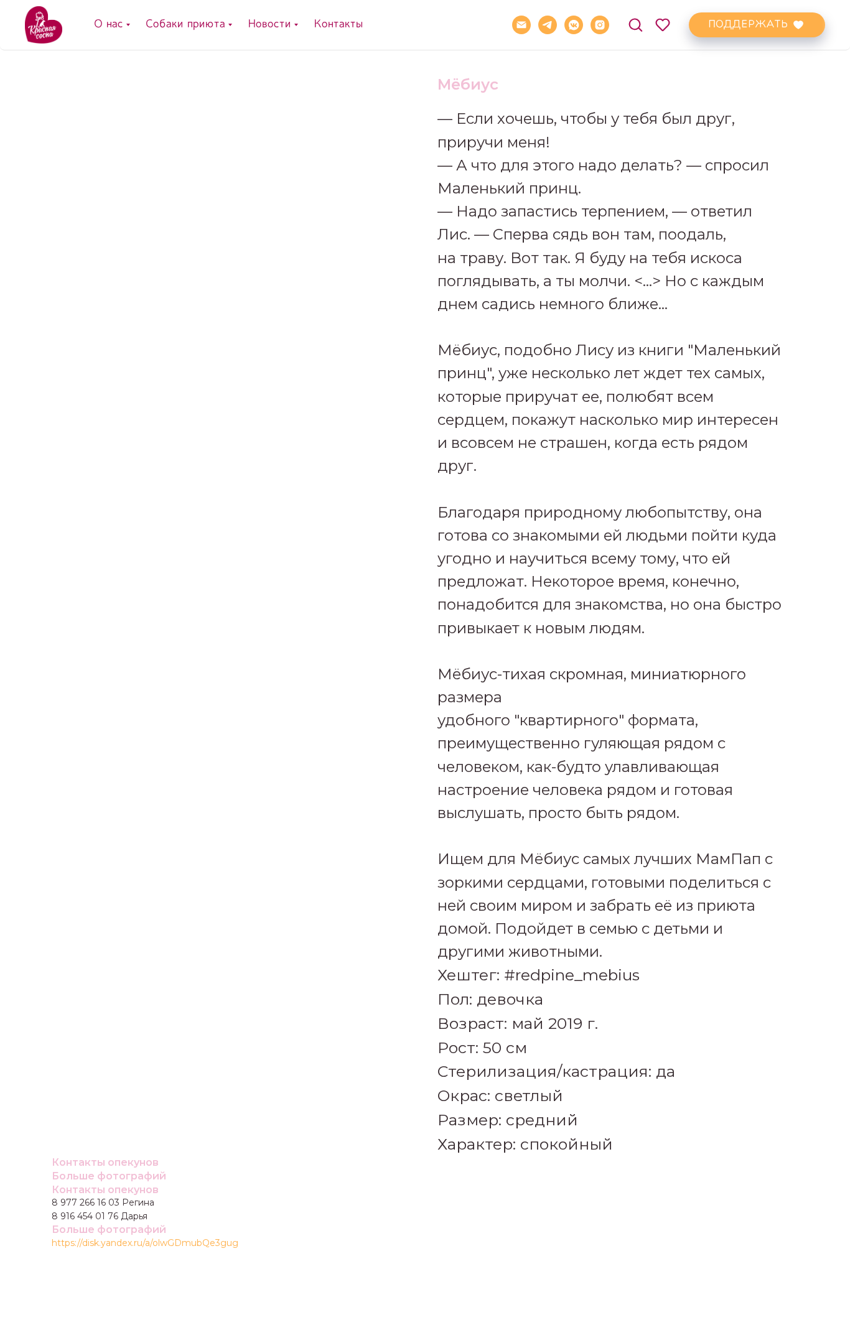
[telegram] (547, 25)
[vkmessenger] (573, 25)
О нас (108, 24)
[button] (635, 24)
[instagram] (600, 25)
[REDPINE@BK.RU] (521, 25)
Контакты (338, 24)
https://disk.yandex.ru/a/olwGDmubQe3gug (145, 1242)
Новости (269, 24)
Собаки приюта (185, 24)
